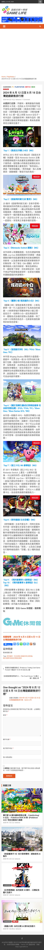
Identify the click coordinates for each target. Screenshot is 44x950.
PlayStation (19, 87)
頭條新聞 (6, 89)
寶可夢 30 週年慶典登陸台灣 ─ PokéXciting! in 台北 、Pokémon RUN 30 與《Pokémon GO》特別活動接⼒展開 (21, 817)
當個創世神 (24, 656)
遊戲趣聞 (21, 849)
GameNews (7, 87)
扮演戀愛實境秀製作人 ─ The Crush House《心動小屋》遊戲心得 (21, 677)
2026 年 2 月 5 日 (8, 859)
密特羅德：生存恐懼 (13, 656)
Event (6, 810)
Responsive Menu (40, 1)
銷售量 (30, 656)
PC (13, 87)
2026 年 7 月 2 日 (8, 822)
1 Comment (26, 99)
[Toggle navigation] (4, 26)
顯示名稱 (6, 739)
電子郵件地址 (8, 748)
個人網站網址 (7, 757)
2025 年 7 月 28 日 (9, 929)
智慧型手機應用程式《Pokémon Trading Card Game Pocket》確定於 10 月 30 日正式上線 (22, 669)
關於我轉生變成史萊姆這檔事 (12, 658)
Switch (28, 87)
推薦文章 (20, 810)
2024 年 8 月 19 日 (9, 99)
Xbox (33, 87)
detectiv (18, 99)
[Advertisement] (22, 53)
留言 (5, 715)
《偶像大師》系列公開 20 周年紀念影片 (19, 926)
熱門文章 (27, 810)
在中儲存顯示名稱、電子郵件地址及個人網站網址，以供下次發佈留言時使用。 (21, 769)
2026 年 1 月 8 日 (8, 895)
